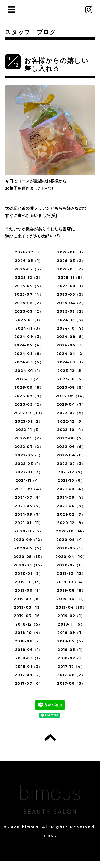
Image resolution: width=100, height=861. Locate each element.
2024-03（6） (29, 362)
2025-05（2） (29, 303)
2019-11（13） (29, 582)
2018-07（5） (71, 641)
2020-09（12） (28, 539)
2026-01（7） (71, 269)
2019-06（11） (71, 599)
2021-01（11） (29, 522)
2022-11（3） (29, 429)
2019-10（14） (71, 582)
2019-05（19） (29, 607)
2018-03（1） (29, 658)
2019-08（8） (71, 590)
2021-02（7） (71, 514)
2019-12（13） (71, 573)
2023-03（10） (29, 413)
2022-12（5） (71, 421)
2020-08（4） (71, 539)
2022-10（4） (71, 429)
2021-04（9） (71, 506)
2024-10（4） (71, 328)
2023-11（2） (29, 379)
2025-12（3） (29, 277)
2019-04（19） (71, 607)
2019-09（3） (29, 590)
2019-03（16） (29, 615)
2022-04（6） (71, 455)
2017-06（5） (71, 683)
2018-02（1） (71, 658)
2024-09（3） (29, 336)
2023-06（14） (71, 396)
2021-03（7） (29, 514)
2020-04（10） (71, 556)
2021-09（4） (29, 489)
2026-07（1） (29, 252)
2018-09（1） (71, 632)
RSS (52, 836)
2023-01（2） (29, 421)
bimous (30, 827)
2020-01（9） (29, 573)
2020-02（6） (71, 565)
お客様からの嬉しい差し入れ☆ (56, 64)
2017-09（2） (29, 675)
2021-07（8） (29, 497)
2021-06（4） (71, 497)
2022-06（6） (71, 446)
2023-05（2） (29, 404)
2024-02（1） (71, 362)
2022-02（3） (71, 463)
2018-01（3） (29, 666)
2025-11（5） (71, 277)
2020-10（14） (71, 531)
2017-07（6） (29, 683)
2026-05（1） (29, 260)
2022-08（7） (71, 438)
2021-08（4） (71, 489)
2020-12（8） (71, 522)
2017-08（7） (71, 675)
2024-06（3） (71, 345)
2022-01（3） (29, 472)
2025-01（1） (28, 319)
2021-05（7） (29, 506)
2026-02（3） (29, 269)
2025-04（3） (71, 303)
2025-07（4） (29, 294)
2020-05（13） (29, 556)
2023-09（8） (28, 387)
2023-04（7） (71, 404)
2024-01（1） (29, 370)
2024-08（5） (71, 336)
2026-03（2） (71, 260)
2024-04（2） (71, 353)
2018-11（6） (71, 624)
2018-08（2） (29, 641)
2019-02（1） (71, 615)
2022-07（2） (29, 446)
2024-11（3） (29, 328)
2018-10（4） (29, 632)
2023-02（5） (71, 413)
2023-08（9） (71, 387)
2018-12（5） (28, 624)
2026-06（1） (71, 252)
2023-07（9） (28, 396)
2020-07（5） (28, 548)
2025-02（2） (71, 311)
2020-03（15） (29, 565)
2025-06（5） (71, 294)
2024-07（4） (29, 345)
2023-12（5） (71, 370)
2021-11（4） (29, 480)
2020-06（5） (71, 548)
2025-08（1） (71, 286)
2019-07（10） (29, 599)
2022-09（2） (29, 438)
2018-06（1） (29, 649)
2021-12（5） (71, 472)
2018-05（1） (71, 649)
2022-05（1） (29, 455)
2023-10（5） (71, 379)
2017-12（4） (71, 666)
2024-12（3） (71, 319)
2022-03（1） (29, 463)
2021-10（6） (71, 480)
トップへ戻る (50, 737)
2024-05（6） (29, 353)
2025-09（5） (29, 286)
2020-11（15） (28, 531)
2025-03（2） (29, 311)
